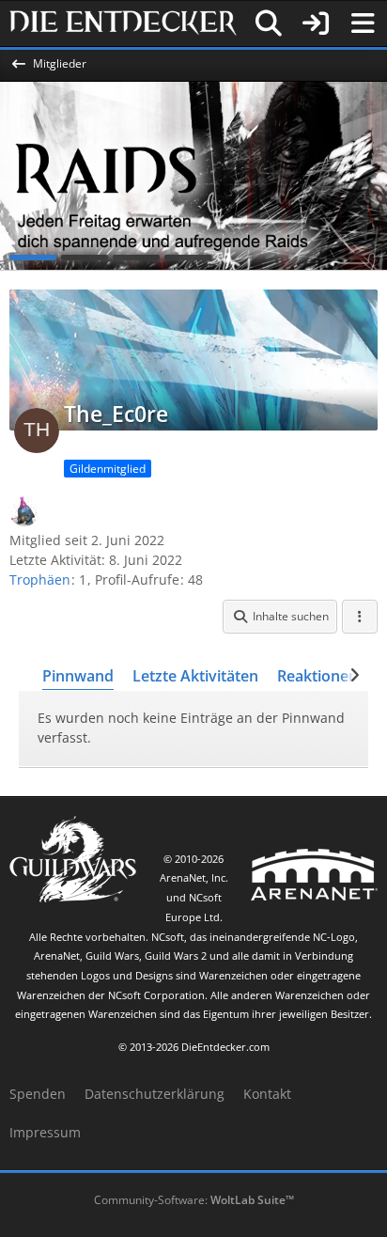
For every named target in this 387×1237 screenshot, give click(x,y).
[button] (280, 617)
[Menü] (362, 23)
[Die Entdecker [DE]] (123, 23)
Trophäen (39, 579)
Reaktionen (317, 675)
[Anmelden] (315, 23)
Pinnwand (78, 675)
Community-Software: (194, 1200)
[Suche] (268, 23)
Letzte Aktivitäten (195, 675)
